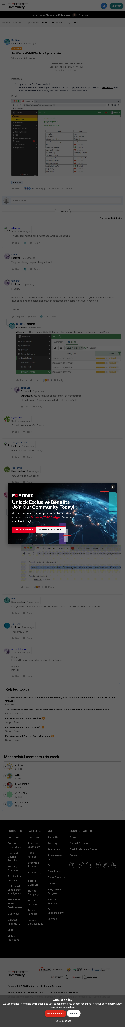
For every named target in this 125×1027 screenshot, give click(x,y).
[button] (62, 1021)
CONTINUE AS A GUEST (51, 529)
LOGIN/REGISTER (24, 529)
